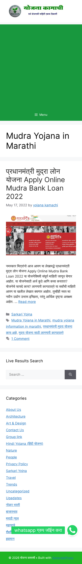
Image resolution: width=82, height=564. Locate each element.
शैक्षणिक (11, 532)
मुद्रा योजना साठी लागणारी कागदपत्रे (41, 333)
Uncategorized (17, 491)
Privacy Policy (17, 464)
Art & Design (16, 423)
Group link (14, 437)
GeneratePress (62, 558)
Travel (11, 478)
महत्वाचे (10, 525)
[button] (72, 530)
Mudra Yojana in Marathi (30, 320)
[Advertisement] (41, 65)
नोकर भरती (13, 505)
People (11, 457)
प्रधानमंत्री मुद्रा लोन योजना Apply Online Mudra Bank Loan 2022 (35, 184)
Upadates (14, 498)
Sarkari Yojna (21, 314)
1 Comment (20, 339)
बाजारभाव (11, 512)
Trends (11, 484)
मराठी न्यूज (12, 518)
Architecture (15, 416)
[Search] (70, 374)
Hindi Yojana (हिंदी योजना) (24, 444)
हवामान (10, 539)
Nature (11, 450)
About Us (13, 410)
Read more (27, 302)
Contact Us (15, 430)
